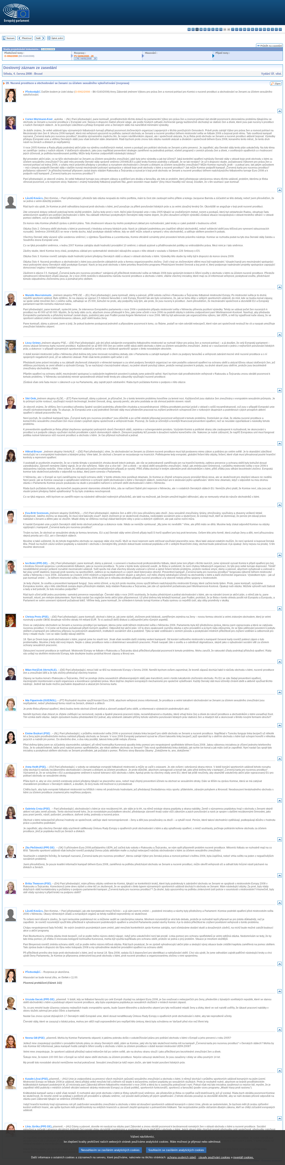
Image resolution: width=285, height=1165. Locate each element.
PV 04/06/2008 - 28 (83, 56)
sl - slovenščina (272, 29)
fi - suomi (276, 29)
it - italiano (232, 29)
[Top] (279, 112)
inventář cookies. (243, 1157)
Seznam (10, 38)
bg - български (189, 29)
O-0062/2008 (11, 56)
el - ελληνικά (212, 29)
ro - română (264, 29)
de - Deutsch (205, 29)
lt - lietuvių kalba (240, 29)
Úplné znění (57, 38)
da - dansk (201, 29)
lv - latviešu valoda (236, 29)
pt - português (260, 29)
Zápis (278, 83)
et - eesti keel (209, 29)
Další (38, 38)
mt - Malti (248, 29)
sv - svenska (280, 29)
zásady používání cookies (214, 1157)
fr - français (220, 29)
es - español (193, 29)
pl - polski (256, 29)
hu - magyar (244, 29)
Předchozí (27, 38)
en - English (216, 29)
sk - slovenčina (268, 29)
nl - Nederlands (252, 29)
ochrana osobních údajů (181, 1157)
